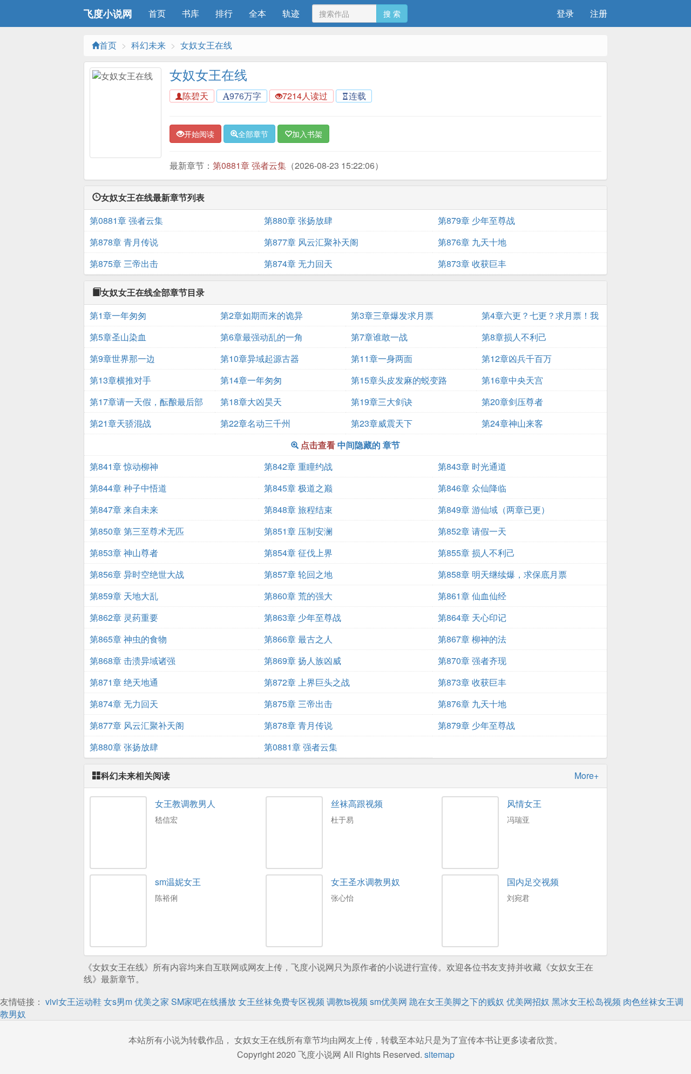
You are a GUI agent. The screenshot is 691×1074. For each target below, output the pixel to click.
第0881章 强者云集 (249, 165)
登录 (565, 13)
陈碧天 (195, 96)
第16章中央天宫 (512, 380)
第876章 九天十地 (472, 242)
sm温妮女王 (178, 881)
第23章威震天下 (381, 423)
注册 (598, 13)
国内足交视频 (533, 881)
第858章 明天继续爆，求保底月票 (502, 574)
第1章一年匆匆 (118, 315)
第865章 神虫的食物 (128, 639)
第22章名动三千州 (255, 423)
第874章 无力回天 (298, 263)
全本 (257, 13)
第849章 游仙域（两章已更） (494, 509)
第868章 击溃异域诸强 (132, 660)
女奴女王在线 (206, 45)
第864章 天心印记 (472, 617)
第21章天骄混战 (120, 423)
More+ (586, 776)
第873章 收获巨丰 (472, 263)
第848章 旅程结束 (298, 509)
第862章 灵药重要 (124, 617)
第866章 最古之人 (298, 639)
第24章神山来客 (512, 423)
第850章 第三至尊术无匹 (137, 531)
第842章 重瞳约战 (298, 466)
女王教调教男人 (185, 803)
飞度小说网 (108, 13)
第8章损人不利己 (514, 337)
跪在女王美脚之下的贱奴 (456, 1001)
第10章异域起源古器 (259, 358)
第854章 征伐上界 (298, 552)
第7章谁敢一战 (379, 337)
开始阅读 (199, 133)
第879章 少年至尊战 (476, 220)
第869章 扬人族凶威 (302, 660)
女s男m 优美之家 (136, 1001)
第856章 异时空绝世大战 (137, 574)
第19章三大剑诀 (381, 401)
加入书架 (307, 133)
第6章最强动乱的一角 (261, 337)
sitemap (439, 1054)
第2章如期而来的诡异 (261, 315)
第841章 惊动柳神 (124, 466)
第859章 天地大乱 (124, 596)
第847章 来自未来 (124, 509)
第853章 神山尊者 (124, 552)
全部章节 (253, 133)
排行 (224, 13)
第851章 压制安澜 (298, 531)
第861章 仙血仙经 (472, 596)
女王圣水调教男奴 (365, 881)
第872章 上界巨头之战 (307, 682)
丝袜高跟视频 (357, 803)
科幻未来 (148, 45)
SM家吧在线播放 (203, 1001)
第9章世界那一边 (122, 358)
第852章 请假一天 (472, 531)
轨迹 (291, 13)
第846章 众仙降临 (472, 488)
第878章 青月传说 (124, 242)
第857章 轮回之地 (298, 574)
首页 (157, 13)
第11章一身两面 (381, 358)
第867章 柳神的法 (472, 639)
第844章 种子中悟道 (128, 488)
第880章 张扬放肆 (298, 220)
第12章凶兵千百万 (517, 358)
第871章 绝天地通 (124, 682)
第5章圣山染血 (118, 337)
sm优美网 (388, 1001)
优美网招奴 (528, 1001)
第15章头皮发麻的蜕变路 (399, 380)
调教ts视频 (347, 1001)
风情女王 (524, 803)
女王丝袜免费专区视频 (281, 1001)
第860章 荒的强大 (298, 596)
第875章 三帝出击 (124, 263)
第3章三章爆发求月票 (392, 315)
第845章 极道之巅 (298, 488)
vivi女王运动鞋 (73, 1001)
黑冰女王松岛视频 (586, 1001)
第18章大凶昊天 (251, 401)
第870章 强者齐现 (472, 660)
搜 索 (392, 13)
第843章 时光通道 (472, 466)
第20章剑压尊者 (512, 401)
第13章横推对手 (120, 380)
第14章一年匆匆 (251, 380)
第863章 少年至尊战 (302, 617)
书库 (190, 13)
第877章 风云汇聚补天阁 (311, 242)
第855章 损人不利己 (476, 552)
